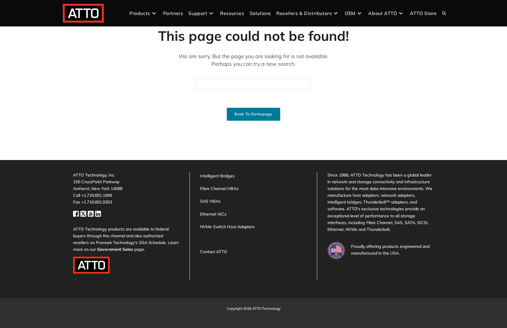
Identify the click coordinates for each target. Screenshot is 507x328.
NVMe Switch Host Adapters (227, 226)
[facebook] (76, 213)
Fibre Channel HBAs (219, 188)
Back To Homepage (253, 114)
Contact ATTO (213, 251)
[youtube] (91, 213)
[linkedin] (98, 213)
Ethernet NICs (213, 214)
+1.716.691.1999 (96, 195)
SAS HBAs (210, 201)
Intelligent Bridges (217, 176)
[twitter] (84, 213)
